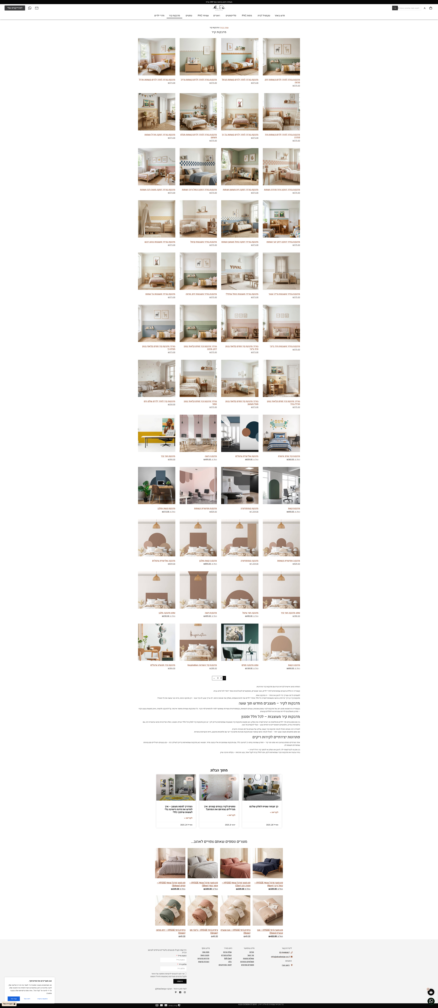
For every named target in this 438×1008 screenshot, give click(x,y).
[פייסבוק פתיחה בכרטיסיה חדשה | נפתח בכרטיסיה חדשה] (179, 992)
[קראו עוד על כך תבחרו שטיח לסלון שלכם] (262, 787)
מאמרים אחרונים (247, 964)
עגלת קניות (227, 952)
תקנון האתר (204, 955)
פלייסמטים (231, 15)
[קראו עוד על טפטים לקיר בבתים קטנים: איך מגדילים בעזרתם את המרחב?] (219, 787)
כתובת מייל (182, 956)
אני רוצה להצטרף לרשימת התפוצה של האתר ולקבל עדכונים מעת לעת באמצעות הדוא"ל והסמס (168, 975)
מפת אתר (205, 952)
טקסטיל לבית (264, 15)
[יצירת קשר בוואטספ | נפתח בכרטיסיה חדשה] (431, 1001)
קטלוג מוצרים (226, 955)
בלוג (230, 961)
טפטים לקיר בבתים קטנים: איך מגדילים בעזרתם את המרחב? (219, 808)
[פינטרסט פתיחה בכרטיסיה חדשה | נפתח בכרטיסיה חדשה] (175, 992)
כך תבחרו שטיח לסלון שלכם (263, 806)
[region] (30, 990)
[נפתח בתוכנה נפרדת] (36, 8)
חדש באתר (280, 15)
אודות (251, 952)
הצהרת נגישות (203, 961)
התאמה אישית (43, 999)
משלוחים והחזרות (247, 961)
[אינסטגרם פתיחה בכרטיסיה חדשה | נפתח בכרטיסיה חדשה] (184, 992)
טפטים (189, 15)
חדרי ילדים (159, 15)
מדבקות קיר (174, 15)
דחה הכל (27, 999)
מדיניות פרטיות (203, 958)
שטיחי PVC (203, 15)
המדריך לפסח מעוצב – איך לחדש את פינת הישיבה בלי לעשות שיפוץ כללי (178, 809)
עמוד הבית (224, 27)
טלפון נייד (182, 964)
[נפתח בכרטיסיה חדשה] (30, 8)
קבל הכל (14, 999)
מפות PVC (247, 15)
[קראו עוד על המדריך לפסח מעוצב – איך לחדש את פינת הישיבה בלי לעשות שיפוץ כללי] (176, 787)
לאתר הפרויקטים (225, 964)
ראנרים (216, 15)
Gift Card (228, 958)
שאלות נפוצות (248, 958)
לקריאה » (274, 812)
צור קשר (250, 955)
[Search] (395, 8)
